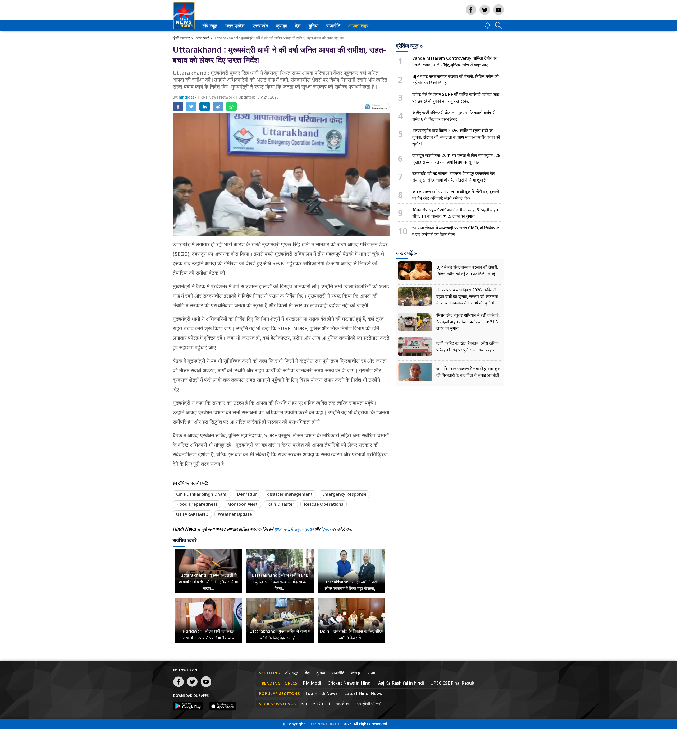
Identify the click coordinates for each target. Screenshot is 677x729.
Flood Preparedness (197, 504)
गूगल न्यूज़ (281, 529)
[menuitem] (209, 25)
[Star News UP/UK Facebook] (471, 15)
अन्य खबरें (202, 38)
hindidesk (188, 97)
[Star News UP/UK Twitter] (484, 15)
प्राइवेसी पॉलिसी (369, 703)
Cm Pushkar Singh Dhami (201, 494)
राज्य (371, 673)
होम (304, 703)
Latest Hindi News (363, 693)
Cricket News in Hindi (350, 683)
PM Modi (312, 683)
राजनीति (332, 25)
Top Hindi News (321, 693)
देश (297, 25)
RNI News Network (218, 97)
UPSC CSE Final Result (453, 683)
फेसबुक (296, 529)
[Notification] (487, 27)
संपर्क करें (343, 703)
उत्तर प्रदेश (233, 25)
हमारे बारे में (321, 703)
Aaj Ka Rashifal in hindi (401, 683)
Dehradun (247, 494)
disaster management (290, 494)
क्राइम (281, 25)
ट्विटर (326, 529)
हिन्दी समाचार (181, 38)
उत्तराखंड (259, 25)
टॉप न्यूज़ (209, 25)
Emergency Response (344, 494)
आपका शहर (358, 25)
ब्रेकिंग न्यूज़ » (409, 46)
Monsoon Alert (242, 504)
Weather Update (235, 514)
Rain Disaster (280, 504)
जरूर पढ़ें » (406, 253)
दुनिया (313, 25)
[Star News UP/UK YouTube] (498, 15)
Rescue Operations (323, 504)
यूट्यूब (309, 529)
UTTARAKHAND (192, 514)
